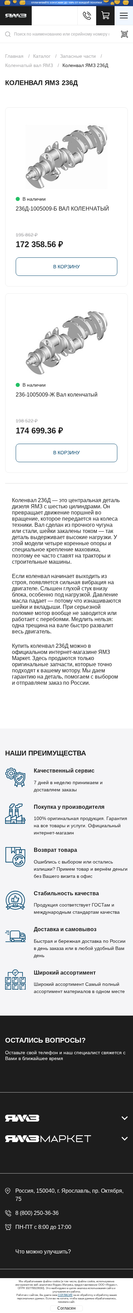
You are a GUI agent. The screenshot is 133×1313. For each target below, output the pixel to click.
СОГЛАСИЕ (65, 1295)
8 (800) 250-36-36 (37, 1213)
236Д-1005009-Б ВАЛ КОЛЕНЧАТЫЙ (62, 209)
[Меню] (124, 15)
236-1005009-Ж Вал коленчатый (57, 395)
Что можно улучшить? (43, 1252)
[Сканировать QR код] (124, 34)
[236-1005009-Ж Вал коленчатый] (66, 343)
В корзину (66, 266)
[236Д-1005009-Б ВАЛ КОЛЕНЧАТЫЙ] (66, 157)
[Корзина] (105, 15)
